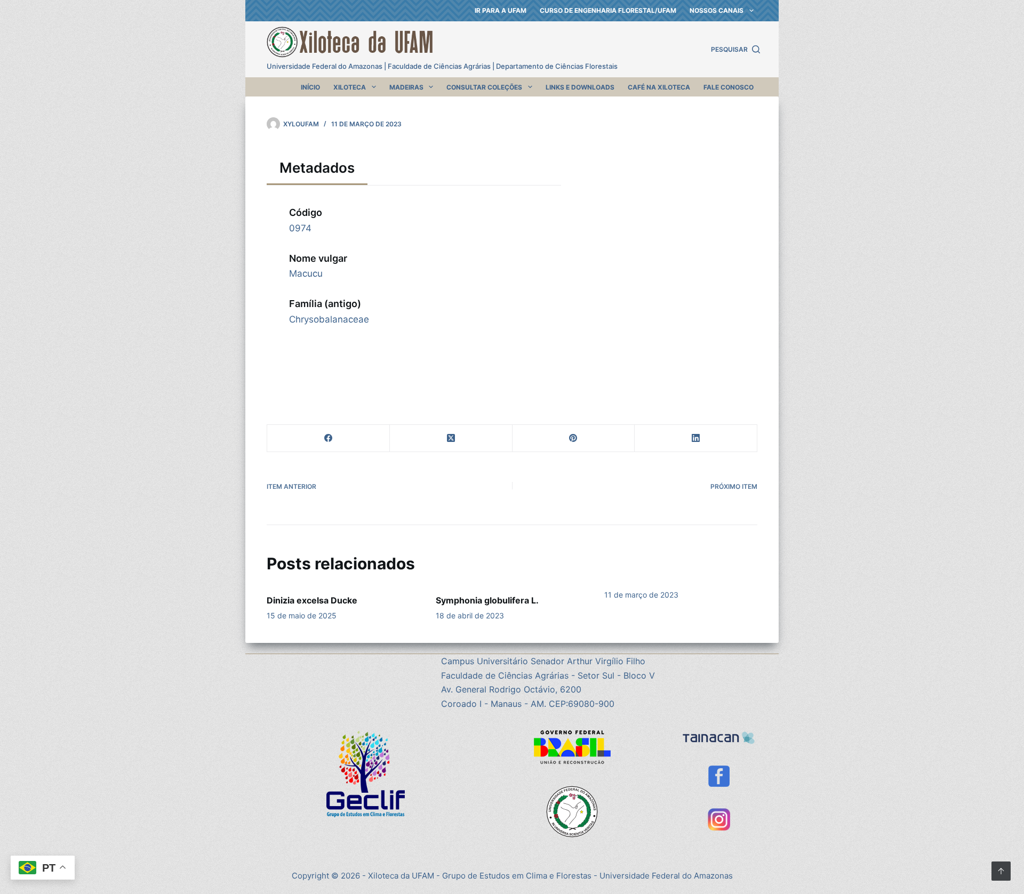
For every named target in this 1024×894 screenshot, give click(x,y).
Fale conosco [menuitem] (728, 87)
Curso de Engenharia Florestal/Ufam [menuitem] (608, 10)
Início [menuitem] (310, 87)
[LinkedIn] (696, 438)
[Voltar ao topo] (1001, 871)
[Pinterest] (574, 438)
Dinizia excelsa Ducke (312, 600)
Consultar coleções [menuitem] (484, 87)
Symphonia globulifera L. (487, 600)
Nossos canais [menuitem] (716, 10)
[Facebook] (328, 438)
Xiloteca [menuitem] (349, 87)
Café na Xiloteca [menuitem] (659, 87)
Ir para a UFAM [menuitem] (500, 10)
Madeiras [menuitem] (406, 87)
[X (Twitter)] (451, 438)
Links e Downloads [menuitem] (580, 87)
